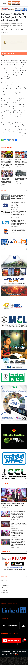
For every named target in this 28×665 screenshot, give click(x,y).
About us (4, 580)
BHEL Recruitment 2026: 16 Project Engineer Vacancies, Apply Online (18, 204)
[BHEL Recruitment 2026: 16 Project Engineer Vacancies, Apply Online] (5, 205)
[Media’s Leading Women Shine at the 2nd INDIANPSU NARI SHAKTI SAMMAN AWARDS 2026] (5, 524)
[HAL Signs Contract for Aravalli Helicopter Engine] (21, 173)
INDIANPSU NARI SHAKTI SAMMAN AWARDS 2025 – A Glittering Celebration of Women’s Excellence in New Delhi (18, 542)
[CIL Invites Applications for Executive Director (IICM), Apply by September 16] (5, 197)
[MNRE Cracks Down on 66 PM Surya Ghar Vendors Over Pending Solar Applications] (21, 154)
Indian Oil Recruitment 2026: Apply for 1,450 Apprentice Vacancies (18, 230)
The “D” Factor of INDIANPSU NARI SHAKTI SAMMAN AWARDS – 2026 (12, 505)
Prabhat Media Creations (20, 654)
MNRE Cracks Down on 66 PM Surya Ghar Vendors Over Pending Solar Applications (21, 162)
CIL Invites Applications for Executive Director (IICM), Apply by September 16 (18, 196)
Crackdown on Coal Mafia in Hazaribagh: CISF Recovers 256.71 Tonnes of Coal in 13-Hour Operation (7, 162)
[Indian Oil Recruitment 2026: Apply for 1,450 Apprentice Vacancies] (5, 231)
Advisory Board (6, 588)
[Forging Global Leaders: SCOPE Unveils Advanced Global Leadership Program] (7, 173)
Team (3, 583)
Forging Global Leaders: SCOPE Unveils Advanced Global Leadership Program (6, 181)
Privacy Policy (5, 585)
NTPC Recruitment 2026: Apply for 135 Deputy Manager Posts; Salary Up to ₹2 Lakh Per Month (18, 222)
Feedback (4, 590)
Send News (5, 592)
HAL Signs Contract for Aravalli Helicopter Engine (21, 179)
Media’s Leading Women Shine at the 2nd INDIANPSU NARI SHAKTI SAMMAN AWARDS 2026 (19, 524)
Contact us (5, 595)
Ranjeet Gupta (5, 29)
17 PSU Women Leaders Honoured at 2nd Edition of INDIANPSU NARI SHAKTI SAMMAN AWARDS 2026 (18, 533)
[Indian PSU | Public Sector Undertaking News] (14, 3)
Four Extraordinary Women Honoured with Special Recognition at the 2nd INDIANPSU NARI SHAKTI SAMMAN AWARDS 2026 (18, 514)
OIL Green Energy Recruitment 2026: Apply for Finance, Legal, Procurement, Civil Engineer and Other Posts (19, 213)
